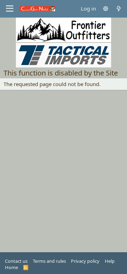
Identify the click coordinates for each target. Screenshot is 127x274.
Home (11, 267)
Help (110, 261)
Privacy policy (85, 261)
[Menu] (9, 9)
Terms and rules (49, 261)
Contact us (16, 261)
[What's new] (119, 8)
